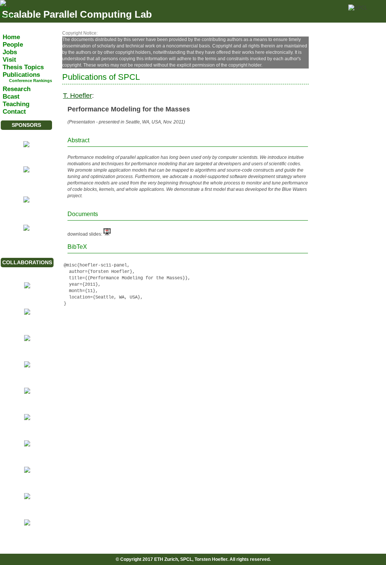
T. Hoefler (77, 95)
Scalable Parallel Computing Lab (77, 14)
